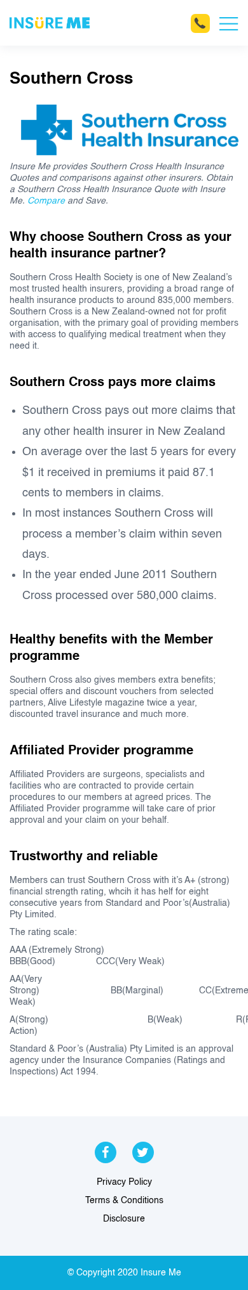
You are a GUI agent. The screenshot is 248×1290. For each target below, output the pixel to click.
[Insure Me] (50, 23)
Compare (46, 201)
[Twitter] (143, 1151)
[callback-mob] (200, 23)
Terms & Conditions (124, 1200)
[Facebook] (105, 1151)
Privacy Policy (124, 1182)
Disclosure (124, 1219)
